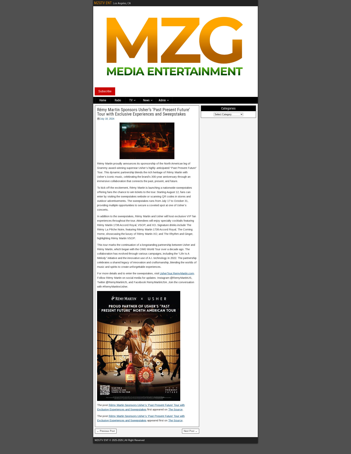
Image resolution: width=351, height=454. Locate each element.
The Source (175, 409)
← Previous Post (106, 431)
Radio (118, 100)
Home (102, 100)
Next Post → (190, 431)
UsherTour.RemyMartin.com (177, 273)
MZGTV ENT (103, 3)
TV (131, 100)
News (146, 100)
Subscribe (105, 91)
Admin (162, 100)
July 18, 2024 (107, 118)
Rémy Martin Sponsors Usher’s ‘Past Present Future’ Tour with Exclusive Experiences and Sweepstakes (143, 112)
